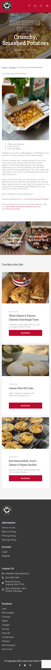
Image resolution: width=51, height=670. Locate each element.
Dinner (15, 23)
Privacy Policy (9, 535)
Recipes (12, 67)
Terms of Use (8, 527)
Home (4, 67)
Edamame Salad (12, 209)
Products (7, 603)
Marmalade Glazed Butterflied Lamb (21, 206)
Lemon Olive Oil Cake (21, 388)
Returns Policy (9, 531)
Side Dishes (24, 28)
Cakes (8, 348)
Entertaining (30, 23)
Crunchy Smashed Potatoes (36, 199)
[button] (47, 5)
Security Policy (9, 539)
